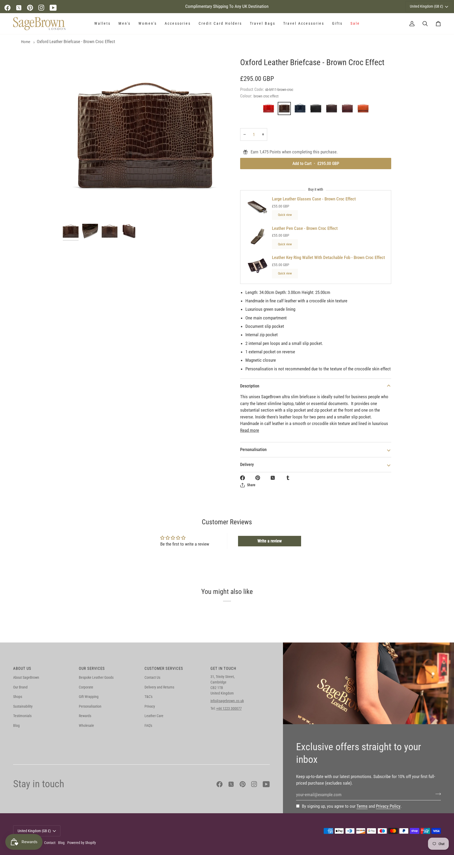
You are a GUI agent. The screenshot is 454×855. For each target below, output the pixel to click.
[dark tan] (349, 110)
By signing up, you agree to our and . (351, 806)
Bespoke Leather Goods (96, 677)
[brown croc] (285, 110)
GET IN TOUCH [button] (223, 668)
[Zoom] (145, 139)
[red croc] (270, 110)
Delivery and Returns (159, 687)
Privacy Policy (388, 806)
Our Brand (20, 687)
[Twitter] (19, 8)
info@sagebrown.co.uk (227, 701)
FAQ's (148, 725)
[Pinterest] (30, 8)
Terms (362, 806)
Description (249, 386)
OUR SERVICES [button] (92, 668)
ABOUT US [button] (22, 668)
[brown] (333, 110)
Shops (17, 697)
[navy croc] (301, 110)
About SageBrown (26, 677)
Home (25, 41)
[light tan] (363, 110)
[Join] (436, 794)
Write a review (269, 540)
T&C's (148, 697)
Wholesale (86, 725)
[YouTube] (53, 8)
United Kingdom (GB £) (426, 6)
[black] (317, 110)
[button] (102, 23)
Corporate (86, 687)
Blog (16, 725)
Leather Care (154, 716)
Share (251, 485)
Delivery (247, 464)
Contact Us (152, 677)
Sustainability (23, 706)
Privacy (150, 706)
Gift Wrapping (89, 697)
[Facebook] (7, 8)
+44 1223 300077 (229, 708)
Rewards (85, 716)
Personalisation (253, 449)
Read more (249, 430)
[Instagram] (41, 8)
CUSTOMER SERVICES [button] (164, 668)
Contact (49, 843)
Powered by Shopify (81, 843)
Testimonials (22, 716)
